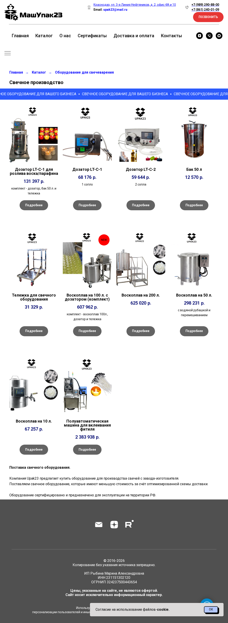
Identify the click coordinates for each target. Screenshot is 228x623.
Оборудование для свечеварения (84, 72)
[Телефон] (209, 35)
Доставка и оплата (134, 35)
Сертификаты (92, 35)
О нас (65, 35)
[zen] (199, 35)
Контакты (171, 35)
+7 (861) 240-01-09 (205, 9)
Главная (20, 35)
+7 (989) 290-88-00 (205, 4)
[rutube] (129, 525)
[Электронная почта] (99, 525)
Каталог (44, 35)
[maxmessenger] (219, 35)
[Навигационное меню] (7, 53)
